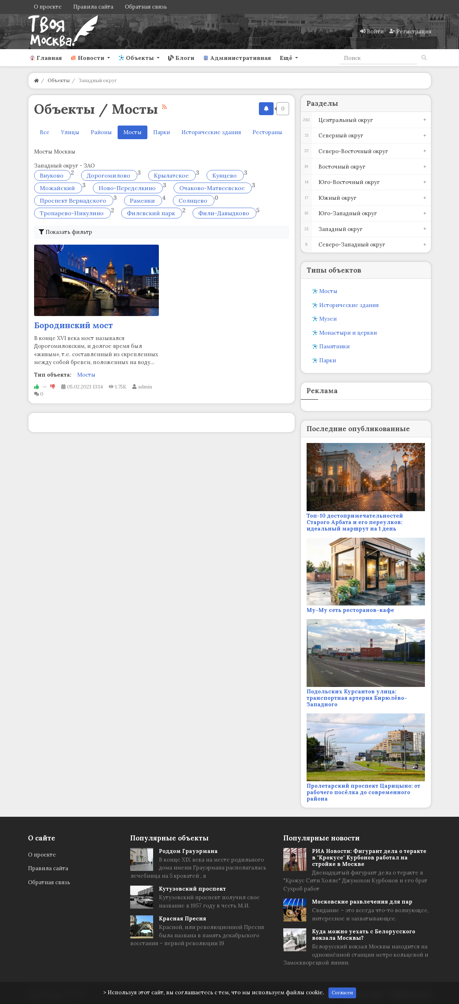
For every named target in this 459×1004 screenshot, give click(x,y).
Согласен (342, 993)
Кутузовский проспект (192, 888)
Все (44, 132)
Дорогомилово (109, 175)
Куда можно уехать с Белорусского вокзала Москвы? (363, 934)
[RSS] (164, 106)
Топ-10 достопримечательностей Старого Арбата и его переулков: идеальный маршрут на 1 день (355, 522)
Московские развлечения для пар (362, 901)
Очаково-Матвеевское (212, 188)
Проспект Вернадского (74, 200)
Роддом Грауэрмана (188, 851)
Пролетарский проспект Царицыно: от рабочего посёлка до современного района (363, 792)
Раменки (143, 200)
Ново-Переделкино (128, 188)
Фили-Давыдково (224, 213)
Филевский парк (151, 213)
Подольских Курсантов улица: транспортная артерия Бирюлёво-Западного (357, 698)
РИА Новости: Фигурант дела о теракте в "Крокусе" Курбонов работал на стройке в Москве (369, 857)
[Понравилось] (36, 386)
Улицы (70, 132)
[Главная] (36, 80)
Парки (161, 132)
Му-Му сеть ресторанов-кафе (350, 610)
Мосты (86, 374)
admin (145, 386)
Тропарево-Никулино (72, 213)
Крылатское (172, 175)
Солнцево (194, 200)
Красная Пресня (182, 918)
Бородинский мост (73, 325)
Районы (101, 132)
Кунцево (225, 175)
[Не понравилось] (52, 386)
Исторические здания (211, 132)
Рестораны (267, 132)
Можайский (58, 188)
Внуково (52, 175)
